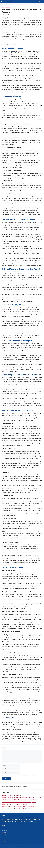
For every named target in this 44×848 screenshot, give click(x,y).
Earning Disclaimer (6, 834)
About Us (4, 828)
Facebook (4, 841)
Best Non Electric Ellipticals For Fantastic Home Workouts (14, 804)
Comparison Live (6, 2)
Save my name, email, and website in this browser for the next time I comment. (20, 775)
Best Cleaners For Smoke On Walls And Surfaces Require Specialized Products (19, 808)
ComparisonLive (19, 846)
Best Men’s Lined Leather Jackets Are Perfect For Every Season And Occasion (18, 806)
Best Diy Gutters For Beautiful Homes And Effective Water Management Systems (19, 799)
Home (3, 7)
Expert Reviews (7, 7)
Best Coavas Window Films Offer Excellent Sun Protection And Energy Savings (19, 802)
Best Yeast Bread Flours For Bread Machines (11, 795)
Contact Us (4, 830)
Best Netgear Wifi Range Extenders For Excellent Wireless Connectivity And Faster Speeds (21, 797)
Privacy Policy (5, 832)
